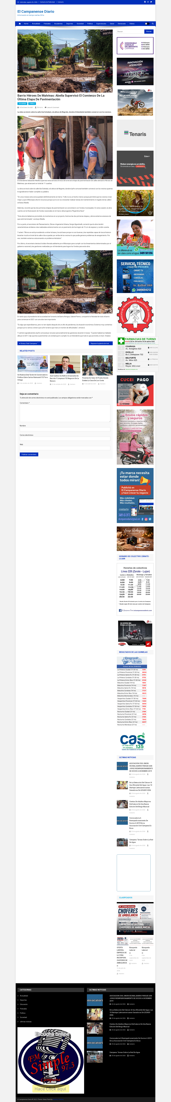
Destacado (122, 24)
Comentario (25, 403)
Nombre (23, 426)
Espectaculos (101, 24)
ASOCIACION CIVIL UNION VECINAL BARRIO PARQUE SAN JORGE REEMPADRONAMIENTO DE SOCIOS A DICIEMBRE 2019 (141, 767)
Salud (112, 24)
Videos (131, 24)
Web (21, 444)
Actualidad (36, 24)
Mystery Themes (58, 1099)
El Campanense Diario (35, 11)
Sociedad (80, 24)
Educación (24, 1004)
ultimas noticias (26, 1022)
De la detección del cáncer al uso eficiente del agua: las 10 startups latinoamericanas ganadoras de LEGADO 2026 (140, 786)
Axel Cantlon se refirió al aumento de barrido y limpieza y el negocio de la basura (64, 378)
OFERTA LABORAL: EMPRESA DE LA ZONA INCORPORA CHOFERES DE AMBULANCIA (122, 955)
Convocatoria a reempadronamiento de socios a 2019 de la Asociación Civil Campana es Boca (140, 823)
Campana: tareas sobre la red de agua (141, 841)
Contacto (61, 2)
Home (26, 24)
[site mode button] (147, 23)
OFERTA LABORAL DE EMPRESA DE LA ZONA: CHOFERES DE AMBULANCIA (134, 924)
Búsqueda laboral (133, 949)
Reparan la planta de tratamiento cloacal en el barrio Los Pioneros (102, 343)
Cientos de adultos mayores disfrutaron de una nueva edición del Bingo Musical (140, 804)
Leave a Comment (53, 107)
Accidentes (58, 24)
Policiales (47, 24)
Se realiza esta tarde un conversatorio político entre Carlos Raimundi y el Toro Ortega (32, 377)
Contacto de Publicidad (47, 2)
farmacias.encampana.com (132, 369)
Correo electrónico (26, 435)
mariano (40, 107)
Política (90, 24)
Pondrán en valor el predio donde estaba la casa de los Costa (95, 379)
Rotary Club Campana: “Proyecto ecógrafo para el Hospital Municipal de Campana (31, 343)
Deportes (69, 24)
